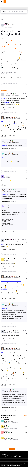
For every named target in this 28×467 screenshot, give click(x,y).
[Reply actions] (25, 143)
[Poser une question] (24, 463)
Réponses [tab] (4, 90)
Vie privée (3, 465)
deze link (23, 60)
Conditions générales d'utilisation (17, 460)
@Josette (7, 122)
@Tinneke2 (4, 145)
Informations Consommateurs (13, 465)
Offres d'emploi (19, 464)
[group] (2, 73)
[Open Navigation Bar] (2, 1)
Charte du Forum (4, 460)
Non (5, 448)
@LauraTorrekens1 (6, 281)
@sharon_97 (5, 194)
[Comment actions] (26, 96)
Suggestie (4, 19)
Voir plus (25, 415)
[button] (9, 68)
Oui (12, 448)
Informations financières (13, 463)
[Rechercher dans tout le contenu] (25, 11)
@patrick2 (6, 102)
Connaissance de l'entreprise (7, 464)
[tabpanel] (14, 253)
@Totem (3, 98)
